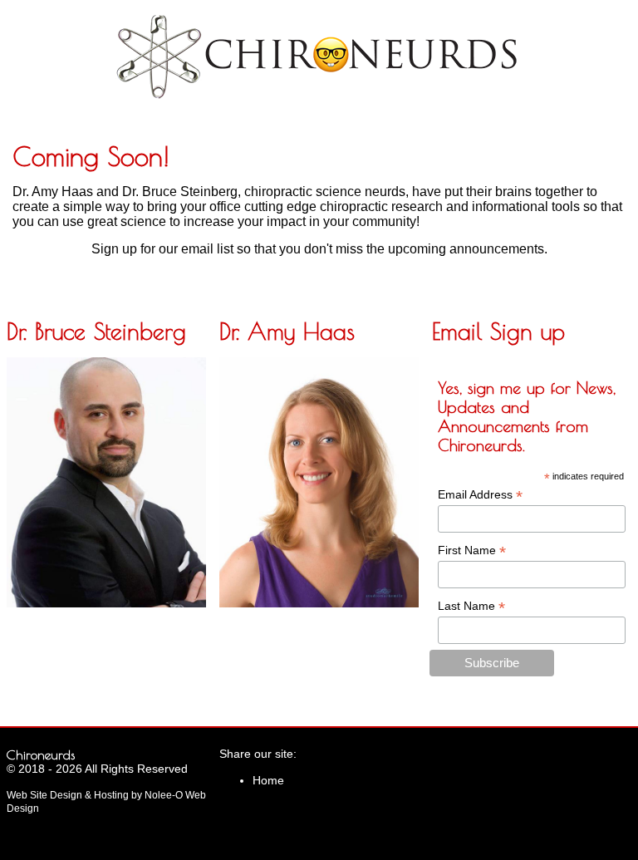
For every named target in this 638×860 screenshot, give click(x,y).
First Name (472, 550)
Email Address (480, 495)
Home (268, 780)
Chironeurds (41, 754)
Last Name (471, 606)
